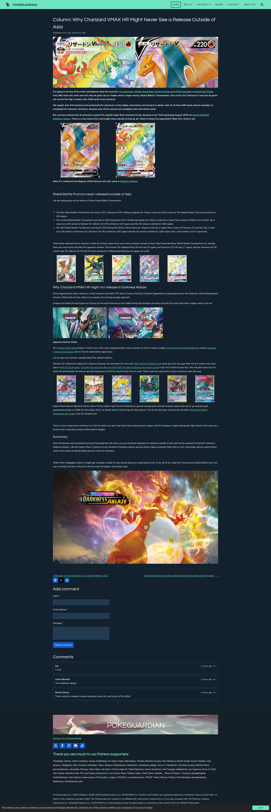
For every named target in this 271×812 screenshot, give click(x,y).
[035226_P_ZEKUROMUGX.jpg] (122, 268)
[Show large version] (135, 62)
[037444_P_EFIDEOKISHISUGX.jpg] (66, 389)
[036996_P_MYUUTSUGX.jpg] (149, 268)
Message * (58, 623)
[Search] (262, 5)
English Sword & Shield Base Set (182, 348)
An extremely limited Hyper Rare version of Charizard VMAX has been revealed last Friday (166, 91)
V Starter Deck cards (66, 348)
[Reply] (214, 666)
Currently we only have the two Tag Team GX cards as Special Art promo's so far (120, 367)
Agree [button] (260, 807)
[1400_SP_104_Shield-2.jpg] (135, 150)
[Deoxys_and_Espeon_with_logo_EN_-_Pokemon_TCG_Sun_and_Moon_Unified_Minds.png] (135, 323)
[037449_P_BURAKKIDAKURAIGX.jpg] (149, 389)
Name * (56, 596)
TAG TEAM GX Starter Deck (147, 363)
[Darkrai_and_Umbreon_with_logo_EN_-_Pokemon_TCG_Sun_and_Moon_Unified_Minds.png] (80, 323)
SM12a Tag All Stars (70, 367)
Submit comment (63, 645)
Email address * (60, 609)
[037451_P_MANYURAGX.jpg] (205, 389)
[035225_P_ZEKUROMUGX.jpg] (94, 268)
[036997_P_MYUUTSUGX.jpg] (177, 268)
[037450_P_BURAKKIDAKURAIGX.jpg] (177, 389)
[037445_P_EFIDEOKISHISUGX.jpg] (94, 389)
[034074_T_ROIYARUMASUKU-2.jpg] (66, 268)
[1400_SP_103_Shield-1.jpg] (80, 150)
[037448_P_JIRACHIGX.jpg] (122, 389)
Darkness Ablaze (129, 181)
